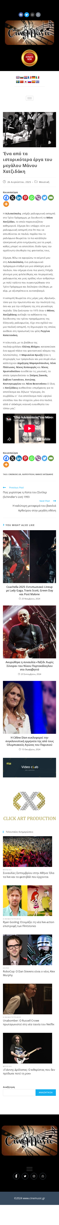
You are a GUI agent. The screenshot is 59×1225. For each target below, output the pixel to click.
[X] (12, 198)
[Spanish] (33, 81)
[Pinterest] (25, 198)
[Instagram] (34, 1176)
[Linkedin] (19, 198)
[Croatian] (26, 77)
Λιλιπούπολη (28, 474)
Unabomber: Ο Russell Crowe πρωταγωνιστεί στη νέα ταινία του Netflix (28, 1022)
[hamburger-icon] (29, 98)
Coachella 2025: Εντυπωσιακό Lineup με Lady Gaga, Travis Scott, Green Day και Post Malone (29, 590)
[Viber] (38, 198)
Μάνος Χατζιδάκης (44, 474)
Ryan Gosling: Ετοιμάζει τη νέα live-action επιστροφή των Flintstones (28, 924)
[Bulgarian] (22, 77)
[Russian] (29, 81)
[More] (6, 204)
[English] (18, 77)
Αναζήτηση (9, 1087)
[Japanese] (26, 81)
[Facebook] (21, 14)
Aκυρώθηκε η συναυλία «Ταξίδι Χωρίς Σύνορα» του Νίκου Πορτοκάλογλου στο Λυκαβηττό (30, 665)
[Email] (51, 198)
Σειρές (6, 968)
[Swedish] (18, 81)
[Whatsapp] (32, 198)
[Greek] (37, 81)
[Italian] (37, 77)
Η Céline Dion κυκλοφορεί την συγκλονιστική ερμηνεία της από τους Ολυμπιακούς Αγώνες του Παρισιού (29, 741)
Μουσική (44, 182)
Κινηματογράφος (12, 919)
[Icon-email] (38, 14)
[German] (33, 77)
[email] (42, 1176)
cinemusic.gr (14, 474)
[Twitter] (44, 198)
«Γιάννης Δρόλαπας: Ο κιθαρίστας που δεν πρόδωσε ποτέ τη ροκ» (29, 1071)
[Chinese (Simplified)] (22, 81)
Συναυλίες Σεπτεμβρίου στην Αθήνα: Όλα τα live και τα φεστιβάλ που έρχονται (28, 874)
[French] (29, 77)
